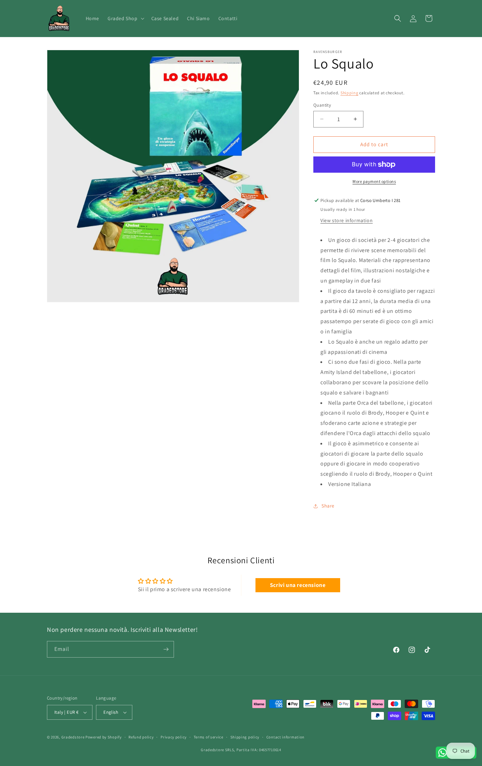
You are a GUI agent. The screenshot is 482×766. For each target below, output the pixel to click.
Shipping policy (245, 737)
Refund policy (140, 737)
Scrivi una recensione (298, 585)
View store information (346, 220)
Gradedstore (73, 737)
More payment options (374, 181)
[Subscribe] (166, 649)
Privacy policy (174, 737)
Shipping (350, 92)
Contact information (285, 737)
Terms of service (208, 737)
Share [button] (328, 506)
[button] (125, 18)
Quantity (322, 105)
